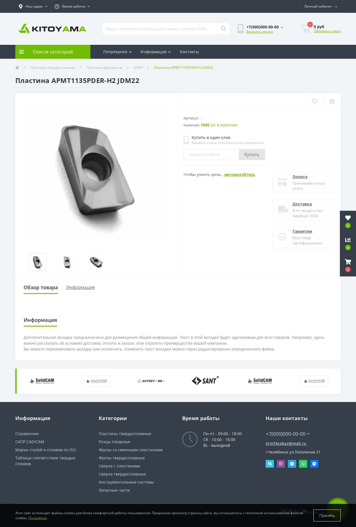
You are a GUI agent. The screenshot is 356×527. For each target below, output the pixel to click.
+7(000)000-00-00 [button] (285, 434)
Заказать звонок (259, 31)
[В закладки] (314, 101)
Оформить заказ (327, 31)
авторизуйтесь (239, 174)
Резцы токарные (114, 441)
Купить (251, 154)
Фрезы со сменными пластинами (131, 449)
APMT (138, 67)
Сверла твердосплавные (122, 474)
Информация (153, 51)
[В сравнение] (332, 101)
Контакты (189, 51)
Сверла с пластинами (119, 466)
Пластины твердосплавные (52, 67)
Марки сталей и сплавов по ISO (45, 449)
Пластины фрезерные (104, 67)
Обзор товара (41, 287)
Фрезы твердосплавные (122, 457)
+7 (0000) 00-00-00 (283, 425)
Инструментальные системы (126, 482)
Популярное (115, 51)
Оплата (300, 176)
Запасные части (114, 490)
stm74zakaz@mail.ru (286, 443)
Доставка (302, 204)
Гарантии (302, 231)
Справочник (27, 433)
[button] (33, 6)
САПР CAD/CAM (29, 441)
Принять (327, 515)
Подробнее (38, 518)
